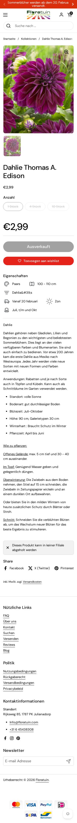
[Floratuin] (38, 15)
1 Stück (13, 206)
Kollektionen (28, 39)
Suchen (9, 633)
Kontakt (9, 627)
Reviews (9, 645)
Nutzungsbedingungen (19, 671)
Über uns (9, 621)
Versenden (11, 639)
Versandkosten (32, 582)
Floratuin (42, 780)
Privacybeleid (13, 689)
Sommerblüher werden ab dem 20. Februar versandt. (38, 4)
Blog (6, 650)
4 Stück (35, 206)
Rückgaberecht (14, 677)
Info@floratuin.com (24, 722)
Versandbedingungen (18, 683)
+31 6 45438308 (22, 729)
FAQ (6, 615)
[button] (69, 15)
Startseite (9, 39)
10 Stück (58, 206)
